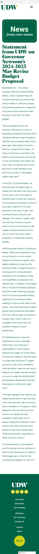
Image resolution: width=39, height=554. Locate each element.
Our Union (19, 499)
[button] (1, 2)
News (19, 531)
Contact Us (19, 521)
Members (19, 513)
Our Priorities (19, 508)
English (23, 552)
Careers (19, 527)
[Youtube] (26, 492)
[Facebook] (13, 492)
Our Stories (19, 503)
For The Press (19, 517)
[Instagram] (17, 492)
